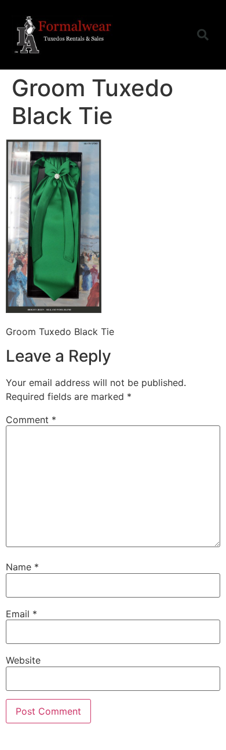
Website (23, 660)
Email (21, 613)
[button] (173, 35)
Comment (31, 419)
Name (22, 566)
